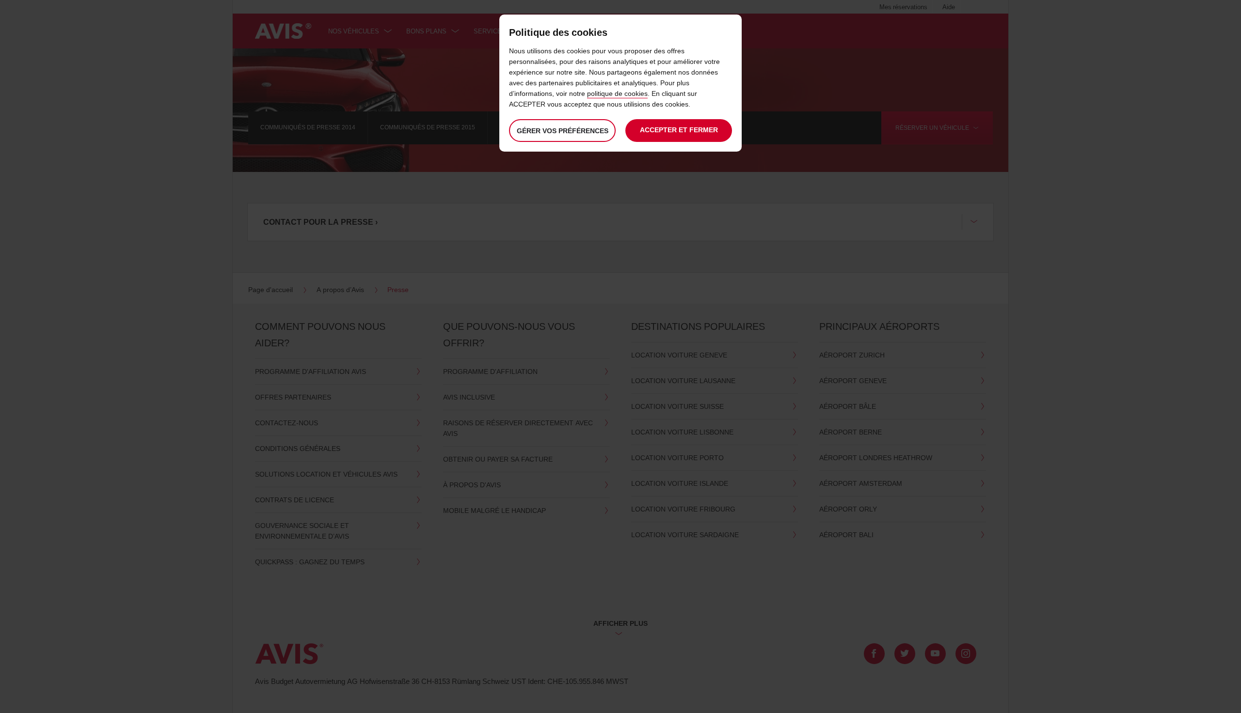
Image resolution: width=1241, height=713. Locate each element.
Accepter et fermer (679, 129)
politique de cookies (617, 93)
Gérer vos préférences (562, 130)
